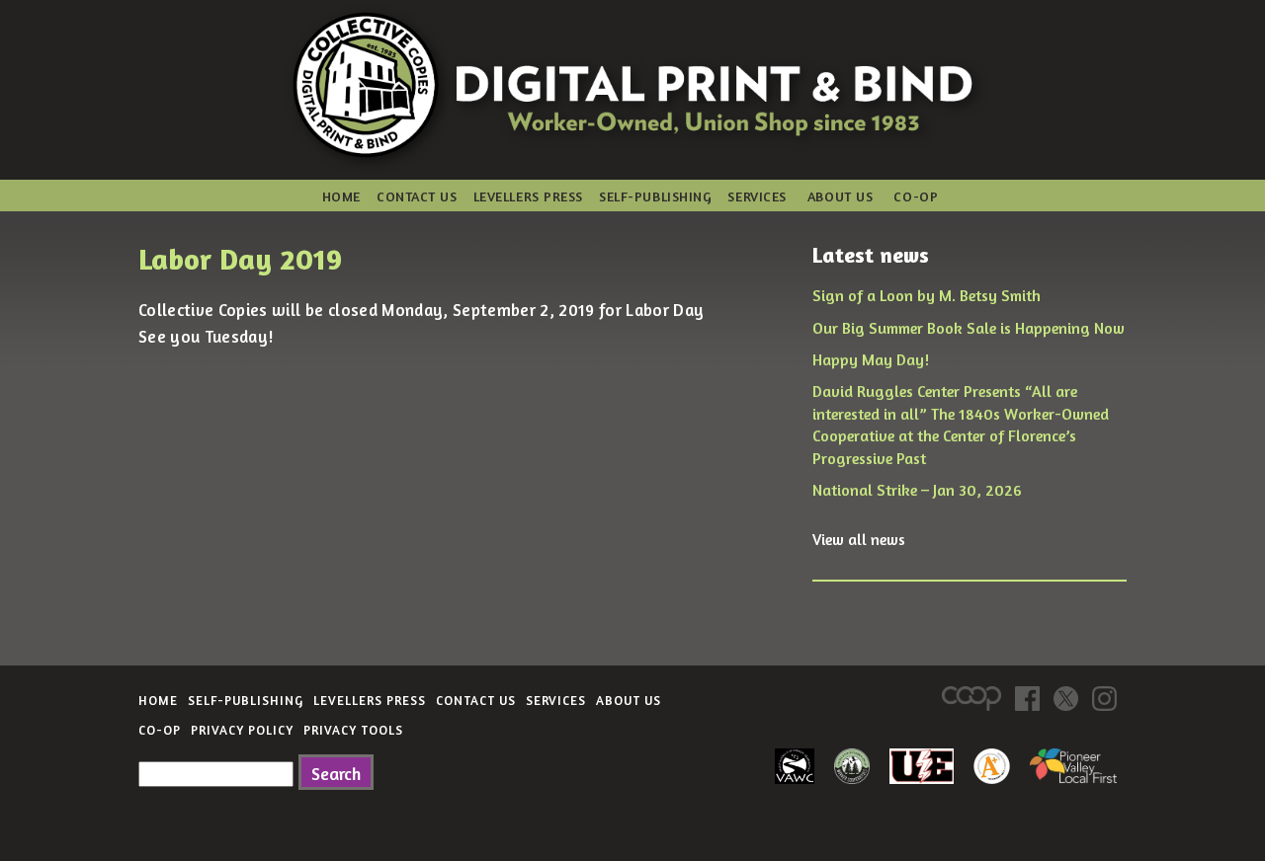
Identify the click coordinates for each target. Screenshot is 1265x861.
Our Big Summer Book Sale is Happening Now (968, 328)
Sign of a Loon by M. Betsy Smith (926, 295)
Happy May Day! (870, 359)
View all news (858, 539)
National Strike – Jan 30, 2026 (917, 490)
